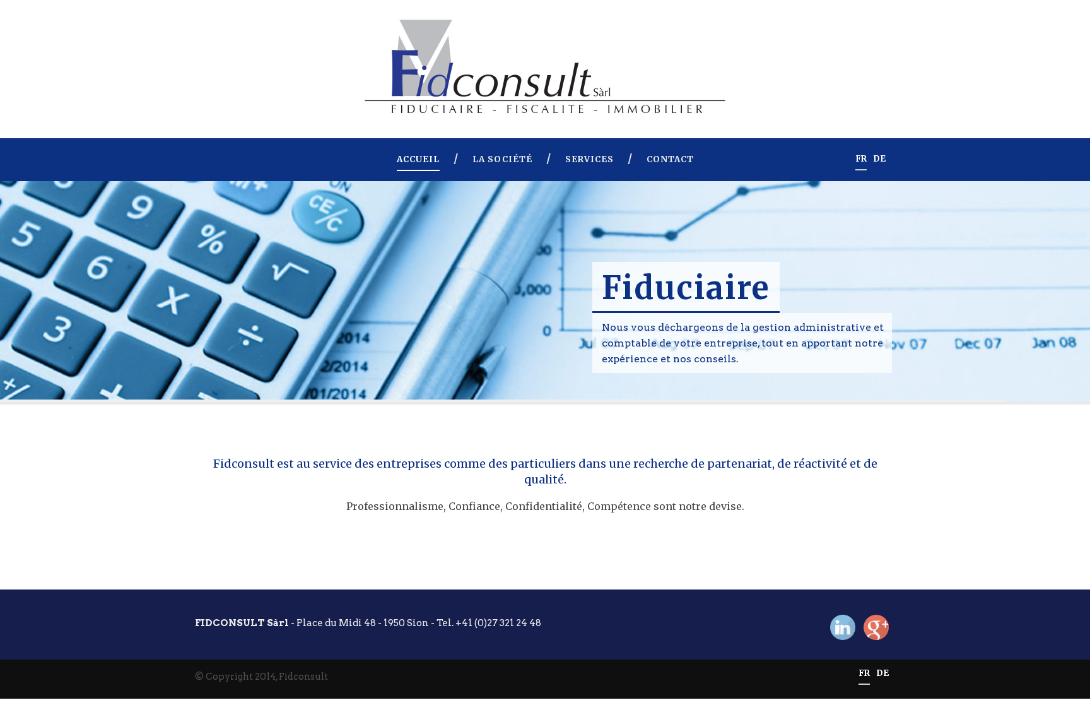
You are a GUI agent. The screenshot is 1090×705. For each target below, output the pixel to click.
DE (879, 159)
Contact (670, 159)
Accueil (418, 159)
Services (589, 159)
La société (502, 159)
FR (861, 159)
